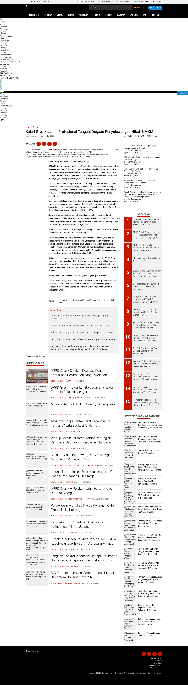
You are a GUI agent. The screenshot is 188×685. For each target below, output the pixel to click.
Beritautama (31, 2)
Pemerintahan (6, 36)
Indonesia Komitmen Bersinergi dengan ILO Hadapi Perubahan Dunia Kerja (80, 317)
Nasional (3, 115)
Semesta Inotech (155, 673)
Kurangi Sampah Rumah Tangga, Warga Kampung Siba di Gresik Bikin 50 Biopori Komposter (148, 553)
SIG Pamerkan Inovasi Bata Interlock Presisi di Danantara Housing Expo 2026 (84, 575)
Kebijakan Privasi (155, 668)
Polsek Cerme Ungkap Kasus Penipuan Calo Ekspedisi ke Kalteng (82, 332)
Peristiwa (4, 29)
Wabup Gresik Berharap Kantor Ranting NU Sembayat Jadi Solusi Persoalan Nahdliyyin (82, 440)
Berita (53, 381)
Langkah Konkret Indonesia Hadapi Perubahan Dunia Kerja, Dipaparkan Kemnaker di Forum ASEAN (84, 560)
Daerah (3, 34)
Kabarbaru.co (93, 2)
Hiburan (3, 52)
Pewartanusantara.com (123, 2)
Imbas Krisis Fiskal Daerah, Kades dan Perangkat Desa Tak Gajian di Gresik (149, 509)
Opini (2, 38)
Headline (68, 398)
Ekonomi (3, 45)
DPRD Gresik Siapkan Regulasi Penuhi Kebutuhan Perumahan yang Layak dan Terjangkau (79, 375)
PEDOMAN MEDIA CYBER (10, 78)
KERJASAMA (5, 76)
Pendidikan (4, 41)
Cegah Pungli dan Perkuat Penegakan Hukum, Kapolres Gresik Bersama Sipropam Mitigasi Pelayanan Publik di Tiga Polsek (80, 348)
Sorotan (68, 381)
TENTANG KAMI (6, 73)
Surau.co (158, 2)
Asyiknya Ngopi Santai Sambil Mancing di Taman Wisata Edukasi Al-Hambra (80, 423)
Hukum (3, 43)
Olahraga (3, 48)
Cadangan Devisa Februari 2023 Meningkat (148, 634)
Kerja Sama (157, 663)
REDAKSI (3, 71)
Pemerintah (77, 398)
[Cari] (27, 21)
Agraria (3, 32)
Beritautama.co (108, 673)
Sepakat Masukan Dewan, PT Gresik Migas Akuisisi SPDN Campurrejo (81, 457)
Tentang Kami (156, 658)
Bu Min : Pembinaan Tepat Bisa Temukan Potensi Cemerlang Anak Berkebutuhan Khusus (149, 623)
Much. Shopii (83, 161)
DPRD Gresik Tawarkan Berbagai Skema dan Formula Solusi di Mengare (83, 390)
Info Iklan (182, 93)
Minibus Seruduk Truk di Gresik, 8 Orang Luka (83, 404)
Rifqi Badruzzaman (63, 161)
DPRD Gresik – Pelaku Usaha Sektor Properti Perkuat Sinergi (80, 325)
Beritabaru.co (81, 2)
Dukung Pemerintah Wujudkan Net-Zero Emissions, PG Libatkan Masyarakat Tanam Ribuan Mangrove (149, 610)
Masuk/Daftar (140, 8)
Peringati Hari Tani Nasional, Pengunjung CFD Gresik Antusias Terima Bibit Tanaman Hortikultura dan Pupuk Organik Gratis (149, 582)
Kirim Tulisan (155, 8)
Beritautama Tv (43, 2)
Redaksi (159, 661)
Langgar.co (138, 2)
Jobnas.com (149, 2)
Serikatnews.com (106, 2)
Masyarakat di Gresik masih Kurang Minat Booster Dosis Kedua (149, 523)
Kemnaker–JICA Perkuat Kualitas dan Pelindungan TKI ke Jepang (82, 339)
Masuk (2, 24)
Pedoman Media (155, 665)
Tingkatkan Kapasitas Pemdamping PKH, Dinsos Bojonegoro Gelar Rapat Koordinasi (149, 595)
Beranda (3, 27)
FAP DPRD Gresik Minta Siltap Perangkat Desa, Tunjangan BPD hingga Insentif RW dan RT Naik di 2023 (149, 568)
